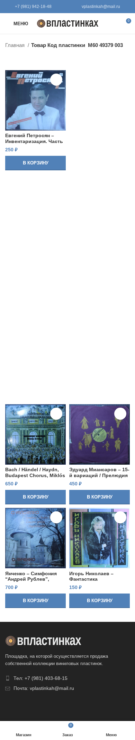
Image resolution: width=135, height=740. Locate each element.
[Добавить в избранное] (56, 80)
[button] (35, 163)
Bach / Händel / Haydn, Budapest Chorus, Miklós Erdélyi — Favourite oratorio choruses (35, 478)
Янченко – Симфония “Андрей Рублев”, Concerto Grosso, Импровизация (31, 582)
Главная (15, 45)
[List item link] (67, 678)
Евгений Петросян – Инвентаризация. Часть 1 (34, 141)
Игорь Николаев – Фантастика (91, 576)
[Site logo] (68, 23)
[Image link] (43, 640)
